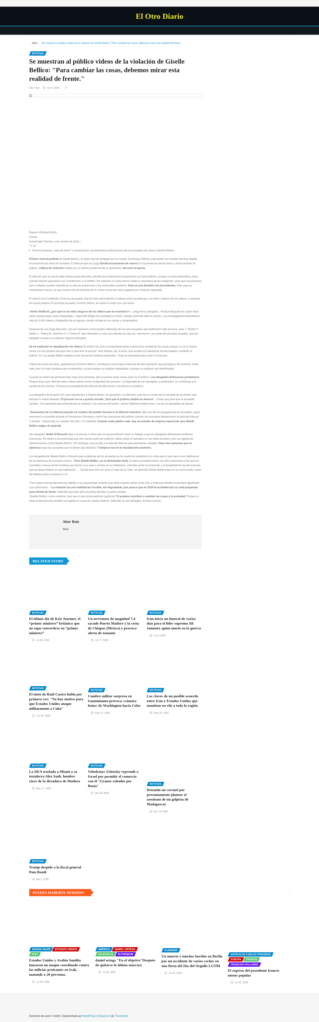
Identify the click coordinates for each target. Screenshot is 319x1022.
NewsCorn (104, 1016)
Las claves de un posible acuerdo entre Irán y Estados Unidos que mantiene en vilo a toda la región (172, 701)
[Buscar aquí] (289, 30)
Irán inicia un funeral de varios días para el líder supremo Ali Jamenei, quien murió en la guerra (174, 623)
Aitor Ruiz (34, 87)
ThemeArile (121, 1016)
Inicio (34, 42)
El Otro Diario (159, 16)
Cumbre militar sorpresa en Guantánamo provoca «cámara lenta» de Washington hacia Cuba (114, 701)
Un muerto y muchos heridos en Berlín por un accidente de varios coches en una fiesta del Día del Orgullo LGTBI (191, 961)
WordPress (89, 1016)
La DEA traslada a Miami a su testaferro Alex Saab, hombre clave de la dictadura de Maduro (54, 776)
